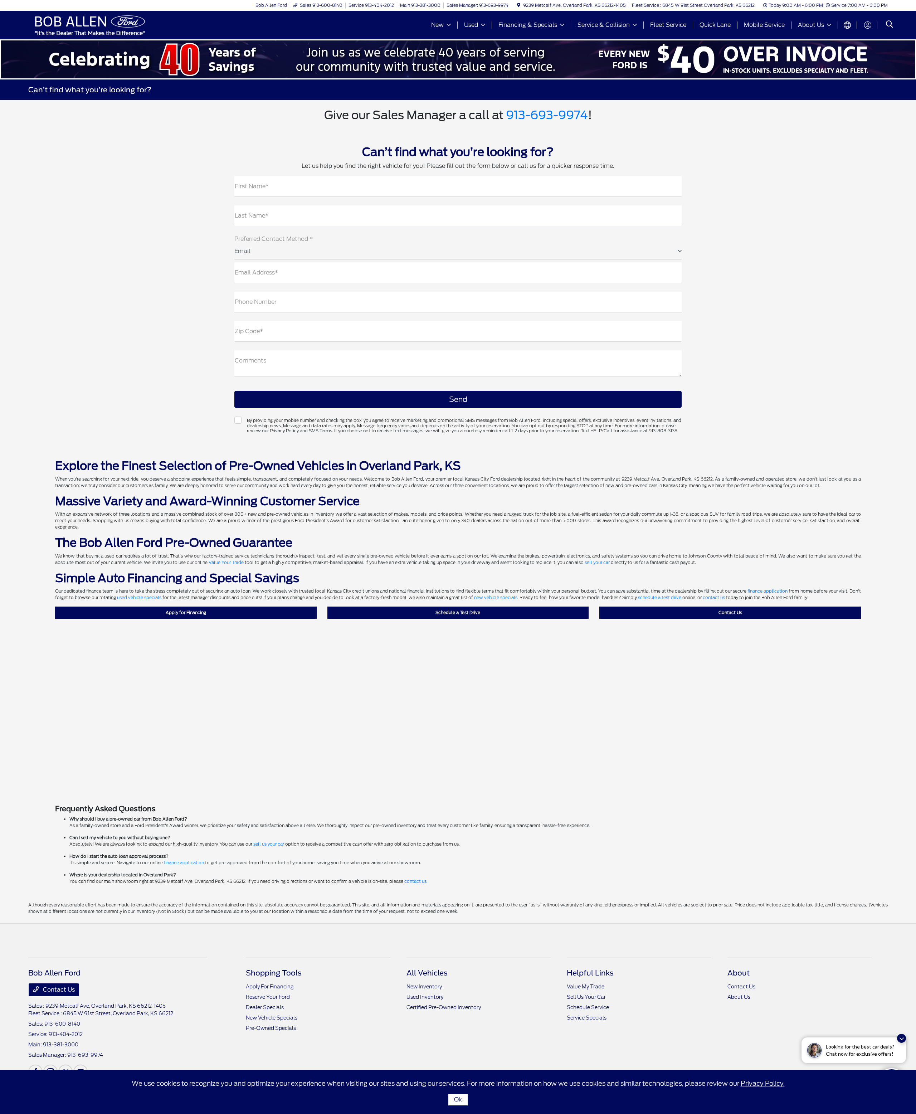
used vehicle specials (139, 597)
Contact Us (730, 612)
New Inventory (424, 986)
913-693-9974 (547, 115)
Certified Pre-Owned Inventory (443, 1007)
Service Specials (586, 1018)
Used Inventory (424, 997)
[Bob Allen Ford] (89, 24)
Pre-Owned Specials (271, 1028)
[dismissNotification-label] (901, 1038)
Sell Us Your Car (586, 997)
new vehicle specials (495, 597)
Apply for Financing (186, 612)
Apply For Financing (269, 986)
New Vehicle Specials (271, 1018)
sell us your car (268, 844)
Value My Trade (585, 986)
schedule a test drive (659, 597)
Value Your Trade (226, 562)
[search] (889, 25)
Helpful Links (590, 973)
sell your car (597, 562)
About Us (738, 997)
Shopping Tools (274, 973)
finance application (767, 591)
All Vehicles (427, 973)
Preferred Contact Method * (273, 238)
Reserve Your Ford (268, 997)
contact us (714, 597)
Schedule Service (588, 1007)
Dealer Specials (265, 1007)
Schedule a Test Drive (457, 612)
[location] (518, 5)
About (738, 973)
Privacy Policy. (763, 1083)
